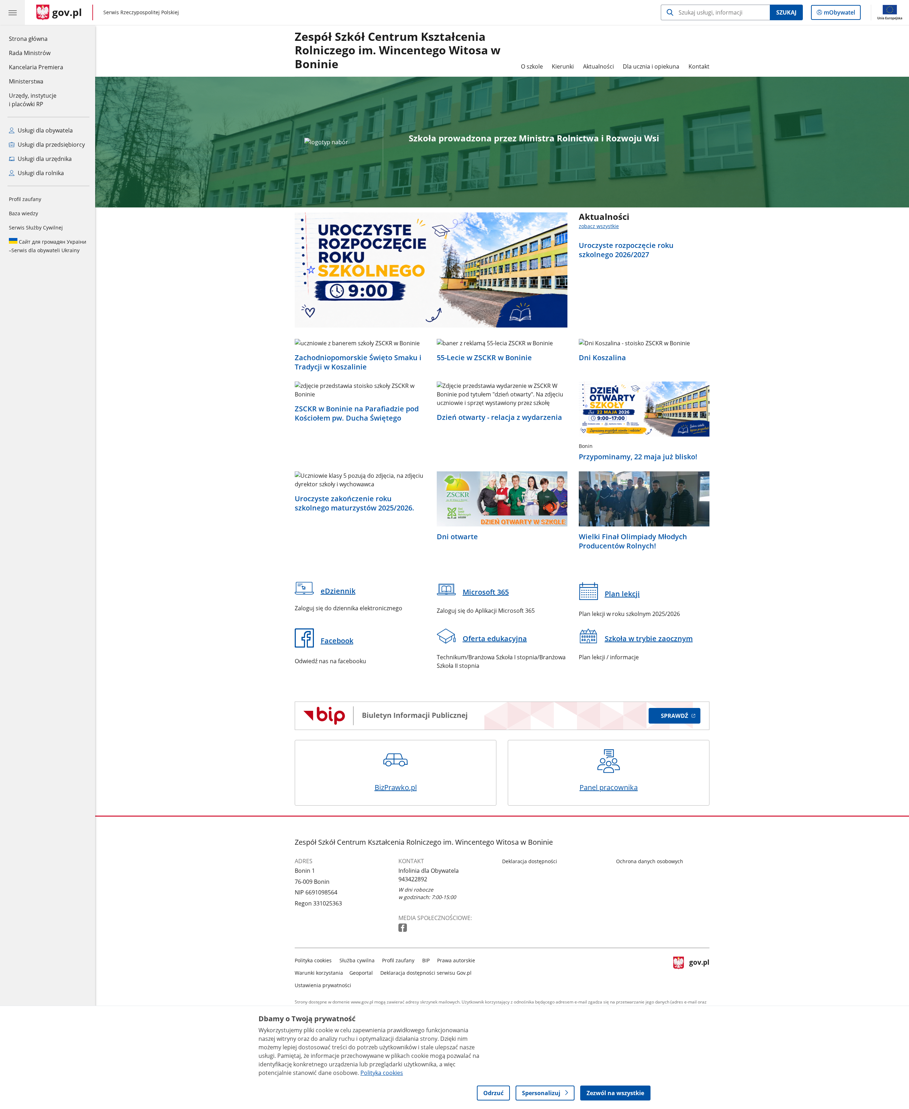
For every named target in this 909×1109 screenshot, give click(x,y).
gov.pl (699, 971)
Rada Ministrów (29, 53)
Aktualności (598, 66)
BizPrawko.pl (396, 787)
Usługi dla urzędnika (44, 159)
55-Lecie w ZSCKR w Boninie (484, 357)
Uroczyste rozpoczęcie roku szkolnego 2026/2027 (626, 250)
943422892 (412, 879)
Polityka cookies (313, 960)
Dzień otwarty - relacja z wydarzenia (499, 417)
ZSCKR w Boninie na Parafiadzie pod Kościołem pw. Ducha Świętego (357, 413)
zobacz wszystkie (599, 226)
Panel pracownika (608, 787)
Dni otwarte (457, 536)
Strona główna (36, 38)
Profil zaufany (25, 199)
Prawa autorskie (456, 960)
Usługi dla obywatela (44, 130)
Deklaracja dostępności (529, 861)
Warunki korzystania (319, 972)
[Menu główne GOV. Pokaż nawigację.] (12, 12)
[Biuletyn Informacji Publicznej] (502, 716)
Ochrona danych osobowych (649, 861)
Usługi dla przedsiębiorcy (50, 144)
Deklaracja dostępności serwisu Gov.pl (426, 972)
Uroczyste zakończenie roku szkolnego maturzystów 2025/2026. (354, 503)
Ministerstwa (26, 81)
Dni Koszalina (602, 357)
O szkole (532, 66)
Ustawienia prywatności (323, 985)
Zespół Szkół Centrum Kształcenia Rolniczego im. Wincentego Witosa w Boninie (397, 50)
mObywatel (839, 14)
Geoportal (361, 972)
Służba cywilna (357, 960)
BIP (426, 960)
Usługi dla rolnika (40, 173)
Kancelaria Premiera (36, 67)
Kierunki (563, 66)
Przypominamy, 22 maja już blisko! (638, 456)
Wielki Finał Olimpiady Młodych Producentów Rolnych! (633, 541)
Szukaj (786, 12)
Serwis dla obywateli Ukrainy (47, 246)
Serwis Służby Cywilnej (36, 227)
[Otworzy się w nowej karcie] (403, 928)
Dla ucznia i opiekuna (651, 66)
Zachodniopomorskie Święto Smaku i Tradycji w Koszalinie (358, 362)
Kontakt (698, 66)
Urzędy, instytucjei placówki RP (32, 100)
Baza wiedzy (23, 213)
